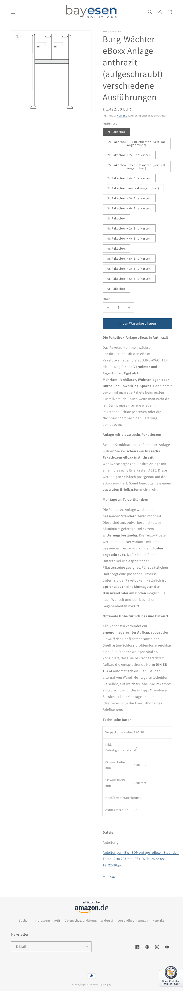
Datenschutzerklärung (80, 920)
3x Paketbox (116, 218)
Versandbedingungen (133, 920)
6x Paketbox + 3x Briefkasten (129, 269)
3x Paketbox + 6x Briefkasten (129, 208)
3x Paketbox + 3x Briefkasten (129, 198)
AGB (57, 920)
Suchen (24, 920)
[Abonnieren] (86, 946)
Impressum (42, 920)
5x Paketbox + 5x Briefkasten (129, 259)
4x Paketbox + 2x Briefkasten (129, 228)
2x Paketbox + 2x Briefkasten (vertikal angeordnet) (136, 166)
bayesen (84, 984)
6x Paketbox (116, 289)
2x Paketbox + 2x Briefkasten (129, 155)
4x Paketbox (116, 248)
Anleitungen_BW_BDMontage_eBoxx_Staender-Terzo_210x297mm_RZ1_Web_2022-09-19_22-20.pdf (141, 859)
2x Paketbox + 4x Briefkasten (129, 178)
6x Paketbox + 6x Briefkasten (129, 279)
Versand (122, 115)
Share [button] (112, 877)
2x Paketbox (116, 132)
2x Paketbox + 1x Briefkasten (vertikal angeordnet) (136, 143)
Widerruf (107, 920)
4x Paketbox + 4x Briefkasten (129, 238)
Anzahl (107, 298)
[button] (13, 12)
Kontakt (158, 920)
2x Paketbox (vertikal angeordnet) (133, 188)
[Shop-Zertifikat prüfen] (171, 989)
